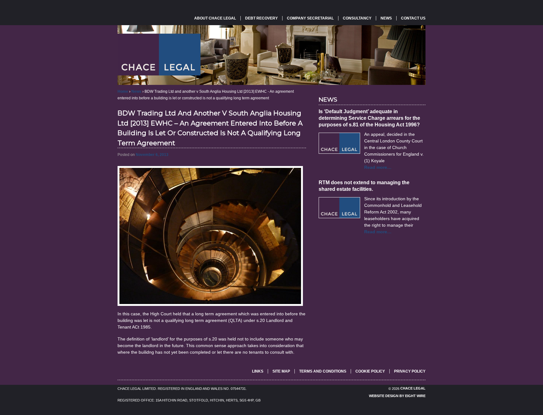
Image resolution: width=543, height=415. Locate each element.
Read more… (378, 167)
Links (257, 371)
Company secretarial (310, 18)
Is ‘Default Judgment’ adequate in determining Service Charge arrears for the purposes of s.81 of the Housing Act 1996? (369, 118)
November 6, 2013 (152, 154)
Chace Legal (412, 388)
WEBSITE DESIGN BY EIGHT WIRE (397, 396)
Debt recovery (261, 18)
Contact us (413, 18)
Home (123, 91)
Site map (281, 371)
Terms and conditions (322, 371)
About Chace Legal (215, 18)
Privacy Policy (409, 371)
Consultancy (357, 18)
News (386, 18)
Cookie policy (370, 371)
